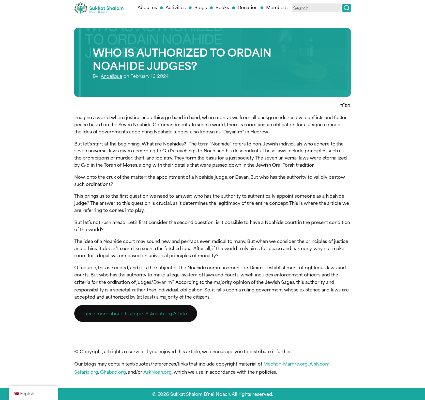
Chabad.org (113, 371)
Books (222, 7)
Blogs (200, 7)
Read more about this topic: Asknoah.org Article (135, 313)
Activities (176, 7)
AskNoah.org (157, 371)
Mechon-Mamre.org (285, 363)
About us (147, 7)
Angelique (111, 75)
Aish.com (319, 363)
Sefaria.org (86, 371)
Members (276, 7)
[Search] (346, 8)
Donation (248, 7)
